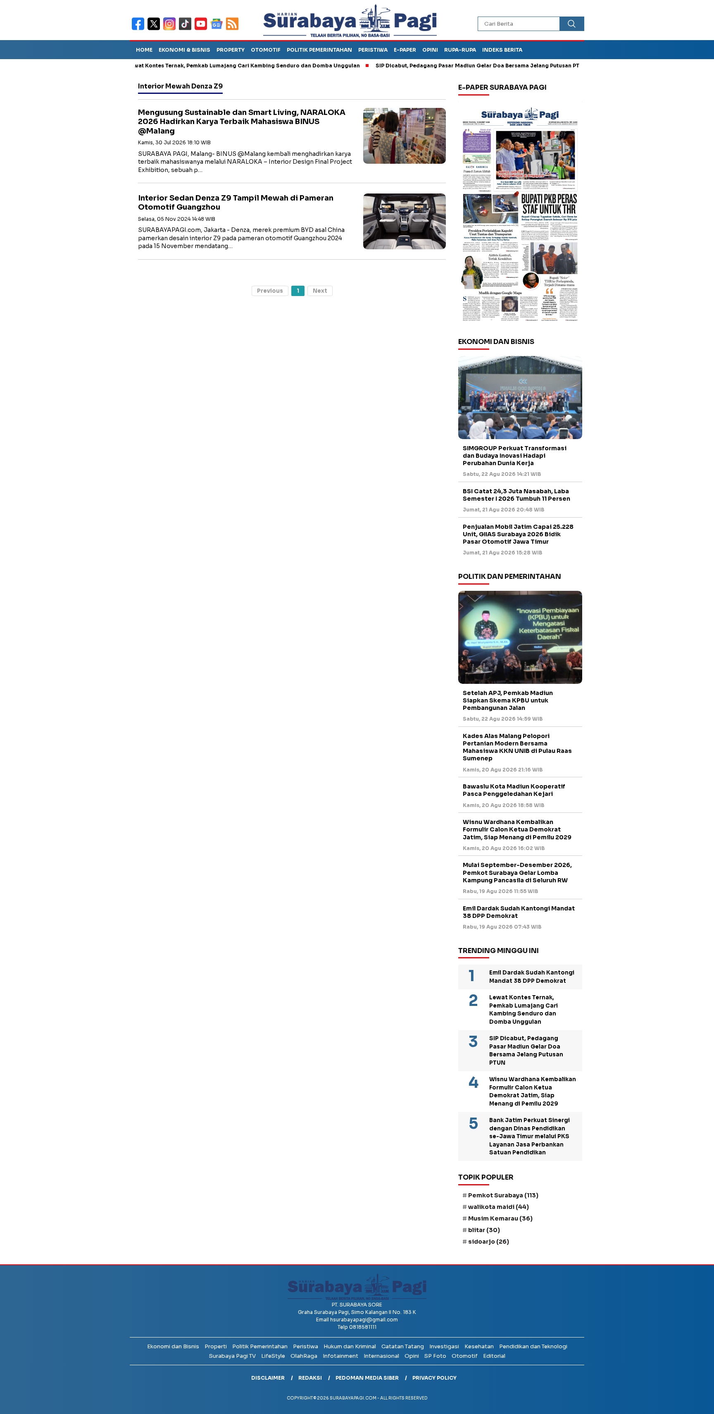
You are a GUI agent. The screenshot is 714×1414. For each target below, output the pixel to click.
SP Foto (435, 1355)
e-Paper (405, 50)
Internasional (381, 1355)
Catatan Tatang (402, 1346)
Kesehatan (479, 1346)
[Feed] (233, 29)
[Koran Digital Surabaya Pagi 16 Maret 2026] (520, 214)
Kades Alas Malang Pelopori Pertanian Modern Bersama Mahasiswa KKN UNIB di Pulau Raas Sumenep (517, 747)
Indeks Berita (502, 50)
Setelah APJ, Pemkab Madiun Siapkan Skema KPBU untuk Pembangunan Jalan (508, 700)
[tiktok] (187, 29)
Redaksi (310, 1378)
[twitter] (155, 29)
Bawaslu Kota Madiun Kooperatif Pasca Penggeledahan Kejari (514, 790)
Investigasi (444, 1346)
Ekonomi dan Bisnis (173, 1346)
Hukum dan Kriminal (350, 1346)
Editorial (494, 1355)
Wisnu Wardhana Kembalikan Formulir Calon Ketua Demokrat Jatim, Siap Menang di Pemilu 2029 (517, 829)
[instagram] (171, 29)
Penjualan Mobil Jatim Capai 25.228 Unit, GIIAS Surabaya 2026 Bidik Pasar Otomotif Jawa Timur (518, 534)
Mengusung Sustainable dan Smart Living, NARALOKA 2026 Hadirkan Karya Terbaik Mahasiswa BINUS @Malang (241, 122)
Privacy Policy (434, 1378)
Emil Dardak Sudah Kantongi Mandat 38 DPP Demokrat (519, 912)
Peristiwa (373, 50)
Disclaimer (268, 1378)
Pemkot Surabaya (503, 1195)
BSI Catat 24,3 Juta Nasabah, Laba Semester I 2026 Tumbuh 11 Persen (516, 494)
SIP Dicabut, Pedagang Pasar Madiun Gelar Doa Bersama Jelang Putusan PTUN (448, 65)
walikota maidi (498, 1207)
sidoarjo (488, 1241)
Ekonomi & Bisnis (184, 50)
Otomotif (266, 50)
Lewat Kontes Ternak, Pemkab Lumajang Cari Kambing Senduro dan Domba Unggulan (209, 65)
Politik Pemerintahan (319, 50)
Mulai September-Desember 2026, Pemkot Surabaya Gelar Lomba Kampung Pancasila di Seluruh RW (517, 872)
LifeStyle (273, 1355)
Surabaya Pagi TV (232, 1355)
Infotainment (340, 1355)
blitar (484, 1230)
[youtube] (202, 29)
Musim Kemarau (500, 1218)
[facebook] (140, 29)
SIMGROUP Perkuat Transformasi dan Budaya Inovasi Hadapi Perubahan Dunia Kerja (514, 455)
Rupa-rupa (460, 50)
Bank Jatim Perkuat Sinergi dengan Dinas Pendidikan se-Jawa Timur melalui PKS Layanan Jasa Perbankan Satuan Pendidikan (529, 1136)
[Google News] (218, 29)
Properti (216, 1346)
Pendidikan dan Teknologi (533, 1346)
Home (144, 50)
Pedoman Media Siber (367, 1378)
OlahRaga (303, 1355)
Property (231, 50)
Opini (430, 50)
